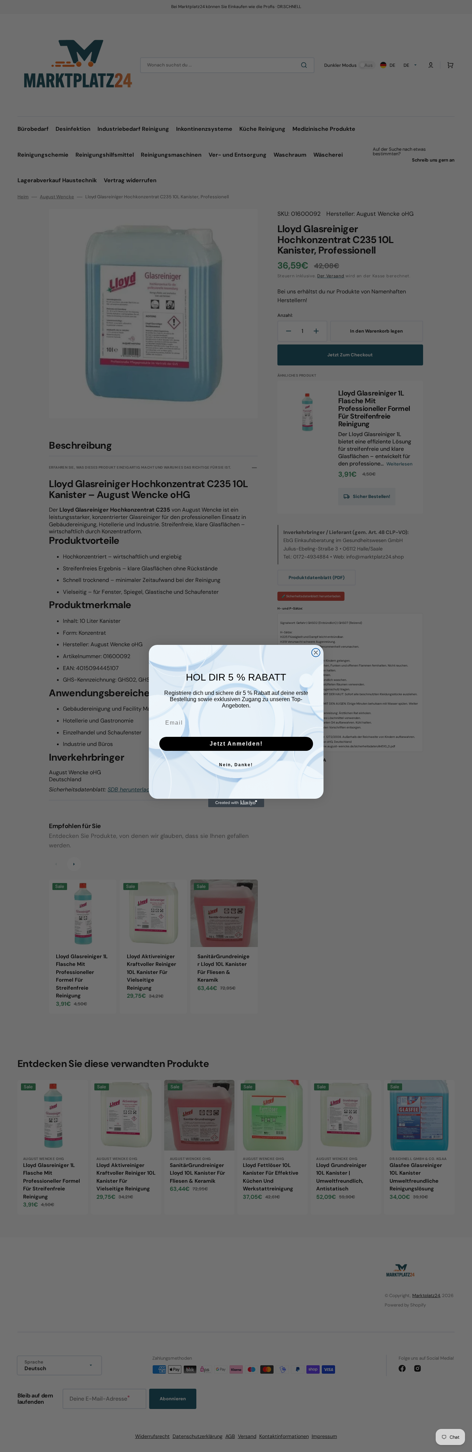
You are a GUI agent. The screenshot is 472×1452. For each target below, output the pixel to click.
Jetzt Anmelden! (236, 744)
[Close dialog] (316, 652)
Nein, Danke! (236, 764)
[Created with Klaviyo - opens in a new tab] (236, 803)
